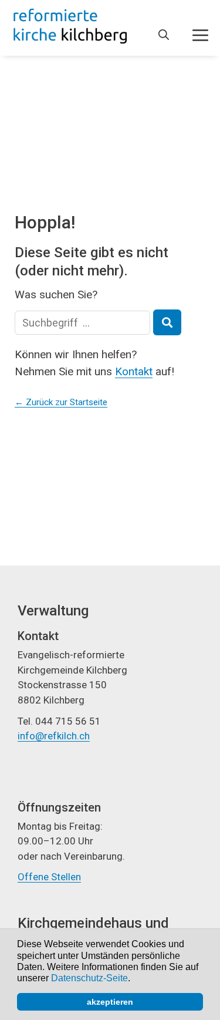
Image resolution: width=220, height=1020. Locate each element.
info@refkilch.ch (54, 736)
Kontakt (134, 371)
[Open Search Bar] (164, 35)
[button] (134, 979)
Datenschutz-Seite (89, 978)
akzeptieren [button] (110, 1001)
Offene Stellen (49, 877)
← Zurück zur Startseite (61, 402)
